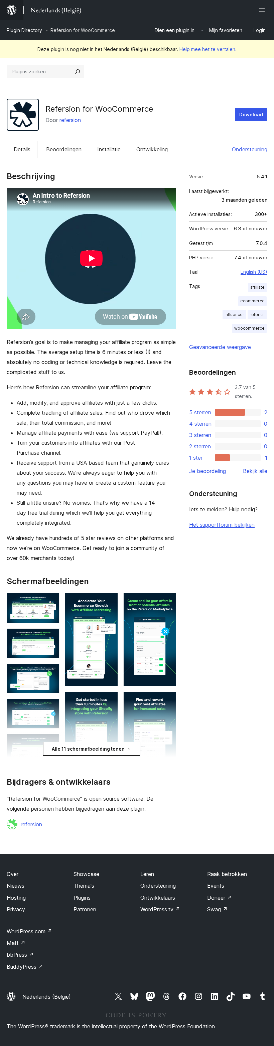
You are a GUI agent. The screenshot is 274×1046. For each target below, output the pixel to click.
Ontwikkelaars (157, 897)
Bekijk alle (255, 471)
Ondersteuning (249, 149)
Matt (16, 943)
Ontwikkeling (152, 149)
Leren (147, 874)
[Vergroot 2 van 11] (50, 637)
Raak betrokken (227, 874)
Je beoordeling (207, 471)
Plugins (82, 897)
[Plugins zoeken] (77, 71)
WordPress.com (29, 931)
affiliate (257, 287)
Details (22, 149)
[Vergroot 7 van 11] (109, 602)
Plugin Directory (24, 30)
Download (251, 114)
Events (215, 885)
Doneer (219, 897)
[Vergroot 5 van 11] (50, 743)
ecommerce (252, 300)
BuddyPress (25, 966)
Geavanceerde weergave (220, 347)
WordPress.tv (160, 909)
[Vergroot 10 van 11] (167, 602)
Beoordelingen (64, 149)
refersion (70, 120)
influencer (234, 314)
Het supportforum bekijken (222, 524)
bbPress (20, 954)
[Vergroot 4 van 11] (50, 707)
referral (257, 314)
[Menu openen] (263, 10)
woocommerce (249, 328)
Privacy (16, 909)
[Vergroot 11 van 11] (167, 700)
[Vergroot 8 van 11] (109, 700)
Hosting (16, 897)
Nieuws (15, 885)
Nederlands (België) (46, 996)
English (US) (254, 272)
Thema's (84, 885)
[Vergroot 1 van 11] (50, 602)
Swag (217, 909)
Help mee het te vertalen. (208, 49)
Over (12, 874)
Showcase (86, 874)
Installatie (109, 149)
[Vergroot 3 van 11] (50, 672)
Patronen (85, 909)
